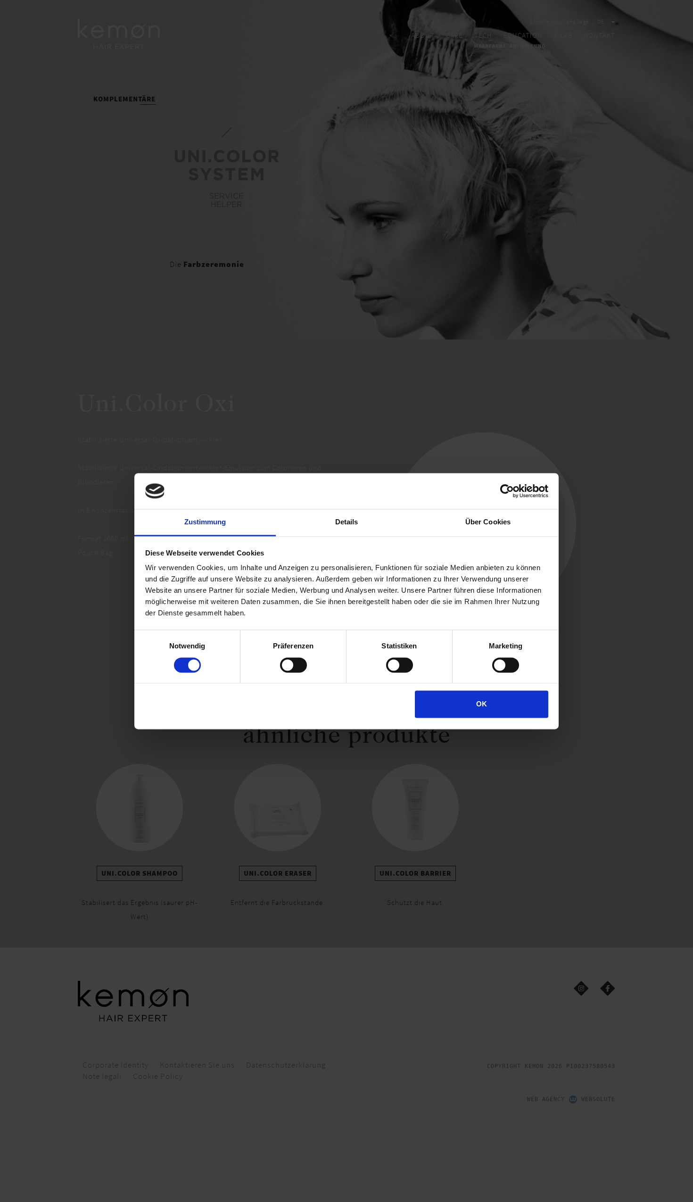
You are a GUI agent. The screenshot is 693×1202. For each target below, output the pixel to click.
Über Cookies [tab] (488, 522)
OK (481, 704)
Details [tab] (346, 522)
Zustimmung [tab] (205, 522)
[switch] (293, 664)
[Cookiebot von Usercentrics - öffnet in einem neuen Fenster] (507, 491)
